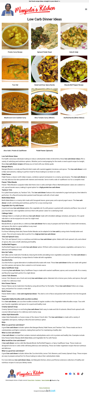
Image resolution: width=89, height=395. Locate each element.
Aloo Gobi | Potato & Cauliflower (15, 150)
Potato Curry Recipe (15, 52)
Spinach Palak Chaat (44, 52)
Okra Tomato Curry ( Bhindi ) (44, 118)
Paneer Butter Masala (30, 231)
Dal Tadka (5, 255)
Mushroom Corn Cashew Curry (15, 118)
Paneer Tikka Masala (9, 185)
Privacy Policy (31, 380)
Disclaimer (38, 380)
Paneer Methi (6, 294)
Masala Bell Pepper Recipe (73, 85)
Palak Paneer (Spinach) (44, 150)
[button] (86, 9)
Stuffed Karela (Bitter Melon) (74, 118)
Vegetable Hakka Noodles (64, 301)
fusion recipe (24, 317)
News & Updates (46, 380)
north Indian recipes (24, 177)
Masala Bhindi (6, 224)
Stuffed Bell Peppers (9, 247)
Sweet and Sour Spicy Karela (44, 85)
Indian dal (37, 257)
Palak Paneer (6, 177)
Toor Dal (15, 85)
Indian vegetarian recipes (65, 346)
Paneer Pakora (7, 286)
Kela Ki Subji (74, 52)
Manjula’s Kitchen (40, 360)
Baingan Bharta (7, 169)
